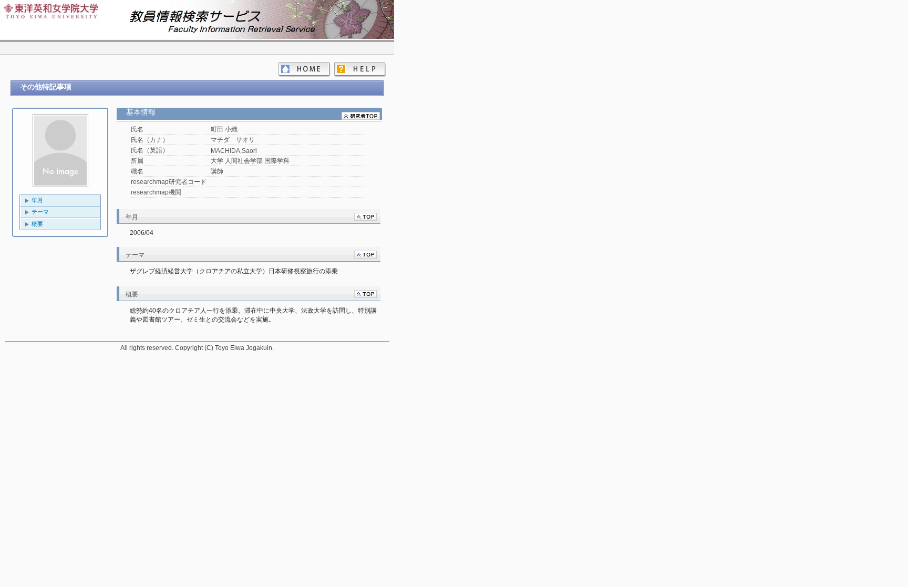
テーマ (40, 212)
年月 (37, 200)
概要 (37, 224)
